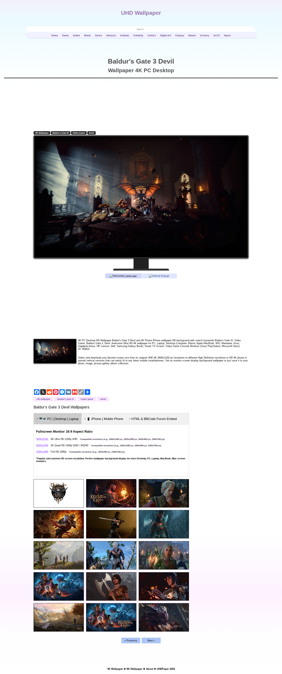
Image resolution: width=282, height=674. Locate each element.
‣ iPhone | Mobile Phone (104, 419)
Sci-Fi (217, 35)
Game (65, 35)
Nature (192, 35)
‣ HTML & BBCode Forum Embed (153, 419)
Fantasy (179, 35)
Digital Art (165, 35)
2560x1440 (42, 445)
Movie (87, 35)
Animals (124, 35)
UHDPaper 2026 (166, 668)
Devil (91, 133)
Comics (152, 35)
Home (54, 35)
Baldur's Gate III (61, 133)
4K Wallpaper (42, 133)
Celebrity (138, 35)
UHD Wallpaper (141, 13)
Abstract (111, 35)
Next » (151, 640)
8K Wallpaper (134, 668)
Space (227, 35)
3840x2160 (42, 439)
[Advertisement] (141, 308)
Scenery (204, 35)
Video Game (79, 133)
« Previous (131, 640)
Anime (76, 35)
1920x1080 (42, 451)
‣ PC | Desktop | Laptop (57, 419)
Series (98, 35)
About (149, 668)
